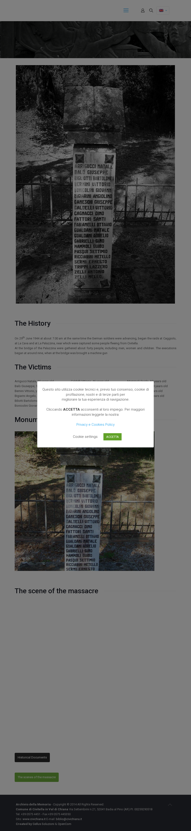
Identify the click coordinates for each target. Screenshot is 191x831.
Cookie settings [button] (85, 437)
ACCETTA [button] (112, 437)
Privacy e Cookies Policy (95, 424)
